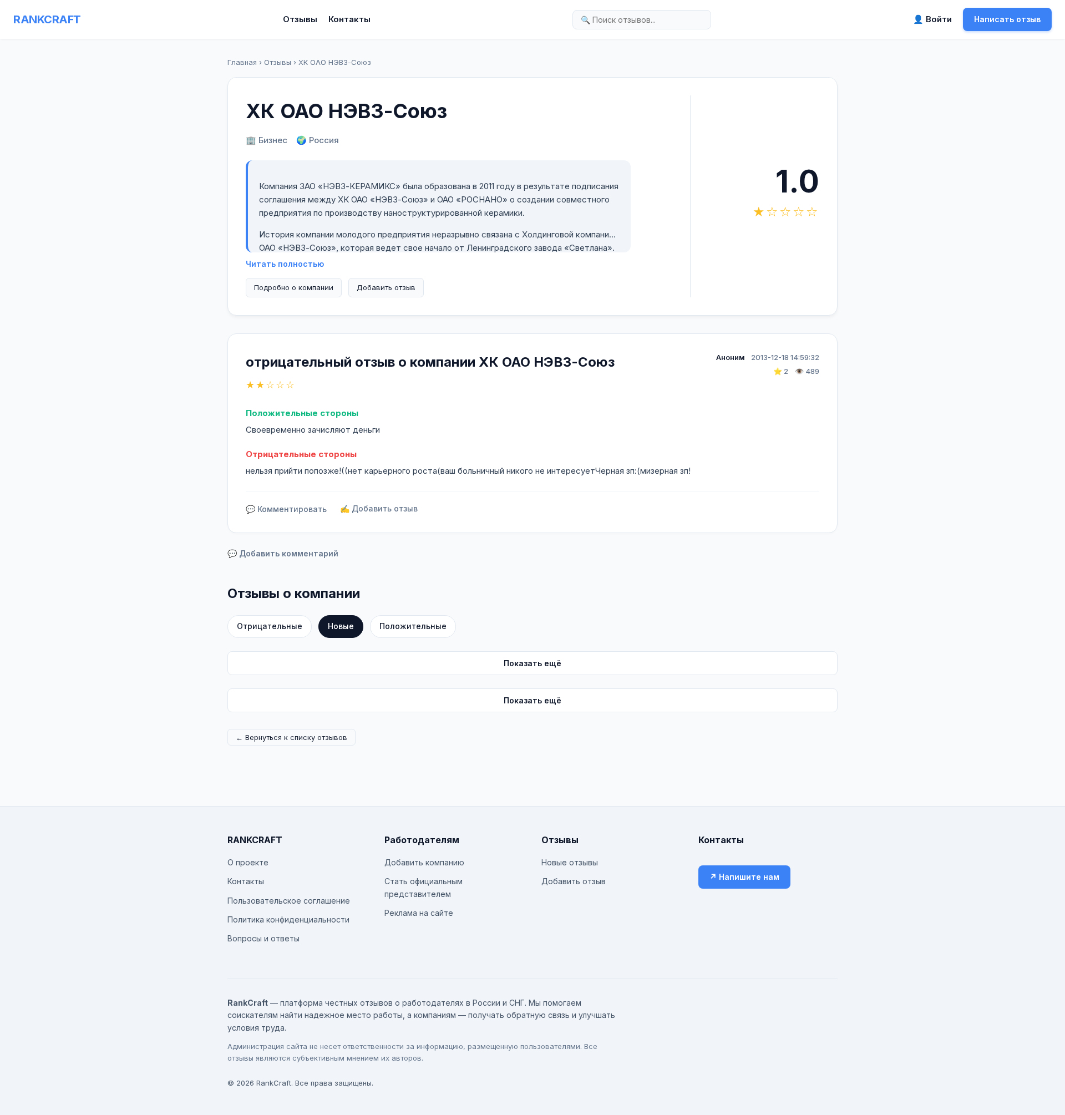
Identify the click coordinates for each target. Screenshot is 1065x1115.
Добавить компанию (424, 862)
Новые (341, 626)
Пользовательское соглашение (288, 900)
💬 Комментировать (286, 509)
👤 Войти (932, 19)
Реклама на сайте (418, 913)
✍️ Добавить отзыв (379, 508)
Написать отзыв (1007, 19)
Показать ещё (532, 663)
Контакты (349, 19)
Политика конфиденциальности (288, 919)
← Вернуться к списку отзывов (291, 737)
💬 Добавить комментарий (282, 553)
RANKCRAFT (47, 19)
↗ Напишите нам (744, 876)
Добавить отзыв (386, 287)
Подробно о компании (293, 287)
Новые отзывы (569, 862)
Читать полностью (285, 263)
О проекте (247, 862)
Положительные (413, 626)
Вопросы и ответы (263, 938)
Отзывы (300, 19)
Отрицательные (269, 626)
